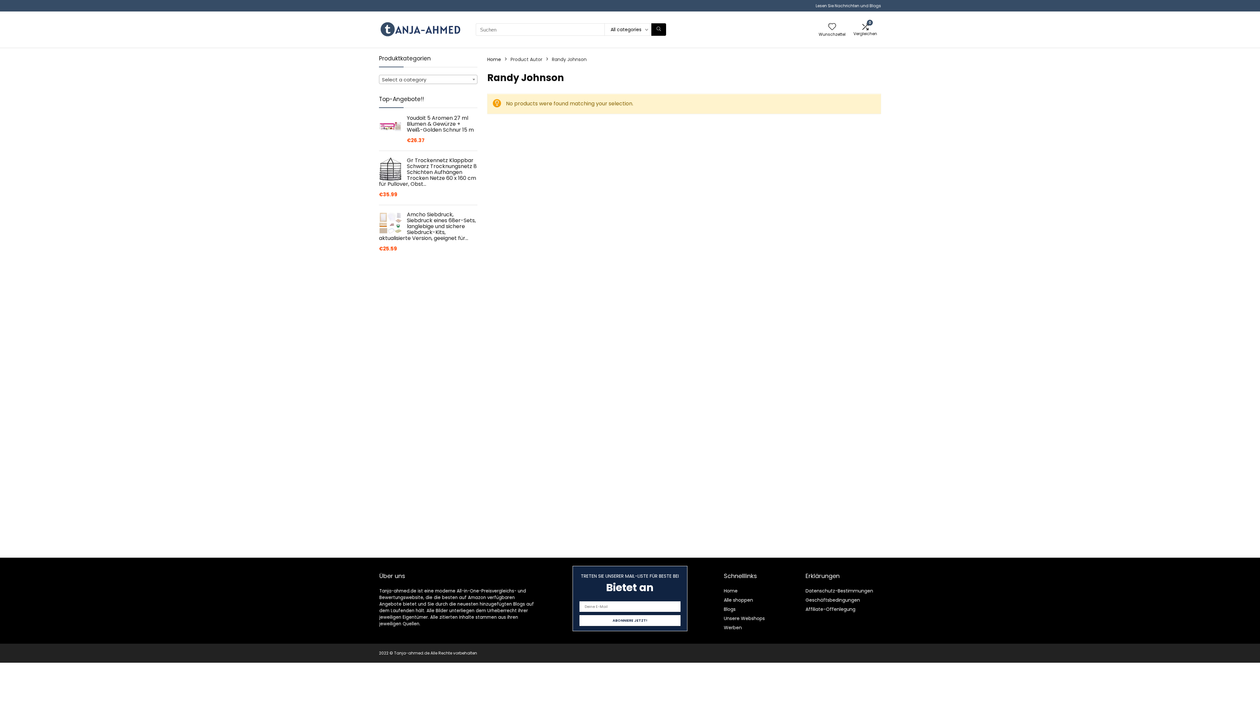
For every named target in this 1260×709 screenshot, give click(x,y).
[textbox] (428, 79)
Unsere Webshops (744, 618)
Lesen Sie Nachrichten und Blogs (848, 6)
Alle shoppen (738, 600)
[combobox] (428, 79)
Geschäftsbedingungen (833, 600)
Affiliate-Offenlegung (830, 609)
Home (494, 59)
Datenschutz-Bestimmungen (839, 591)
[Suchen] (658, 29)
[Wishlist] (832, 27)
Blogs (730, 609)
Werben (733, 627)
